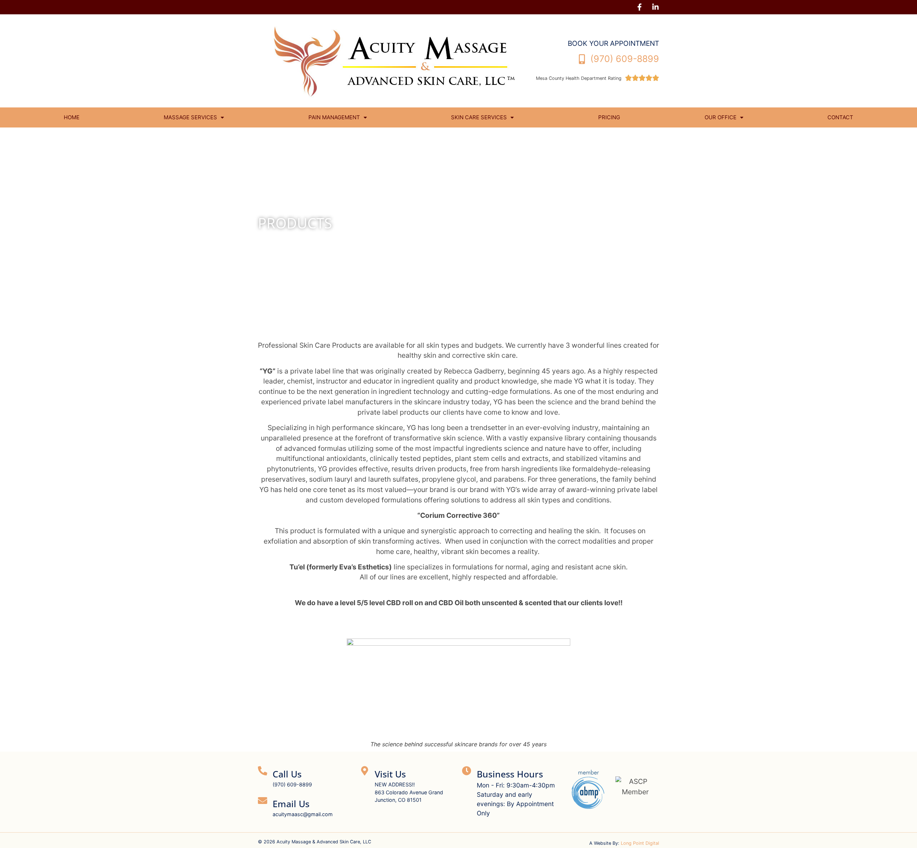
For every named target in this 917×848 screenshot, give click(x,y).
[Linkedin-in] (655, 7)
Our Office (720, 117)
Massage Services (190, 117)
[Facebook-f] (639, 7)
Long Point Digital (640, 843)
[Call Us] (262, 770)
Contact (840, 117)
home (72, 117)
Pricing (609, 117)
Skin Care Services (479, 117)
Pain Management (334, 117)
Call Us (287, 774)
